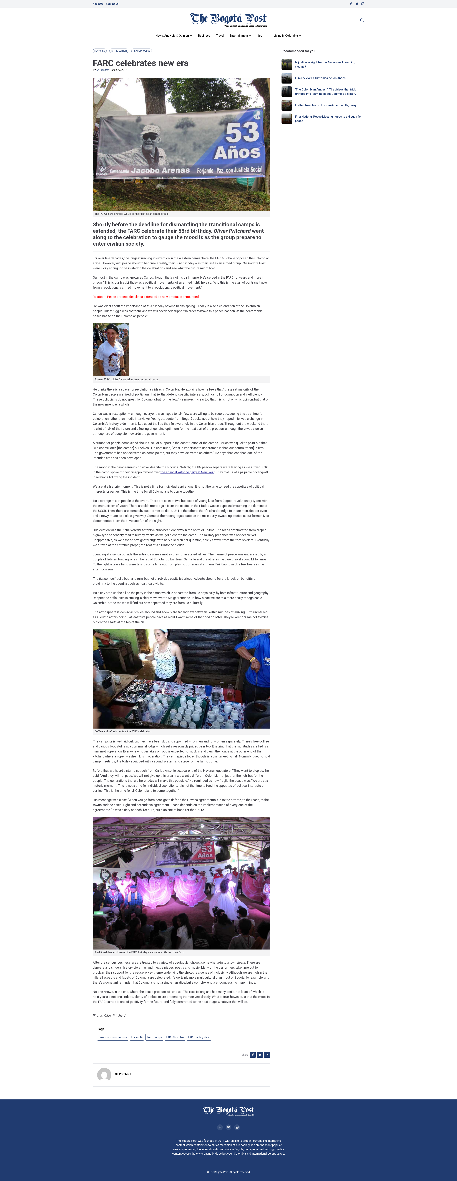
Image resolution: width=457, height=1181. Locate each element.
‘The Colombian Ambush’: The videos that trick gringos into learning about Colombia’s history (325, 91)
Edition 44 (136, 1037)
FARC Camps (154, 1037)
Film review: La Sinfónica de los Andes (320, 78)
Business (204, 35)
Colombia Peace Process (113, 1037)
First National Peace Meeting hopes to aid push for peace (328, 119)
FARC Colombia (175, 1037)
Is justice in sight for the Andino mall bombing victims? (325, 64)
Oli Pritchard (102, 70)
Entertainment (239, 35)
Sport (260, 35)
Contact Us (112, 3)
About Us (98, 3)
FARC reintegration (199, 1037)
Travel (220, 35)
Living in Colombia (286, 35)
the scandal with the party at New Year (187, 472)
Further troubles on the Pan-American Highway (325, 105)
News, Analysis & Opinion (172, 35)
